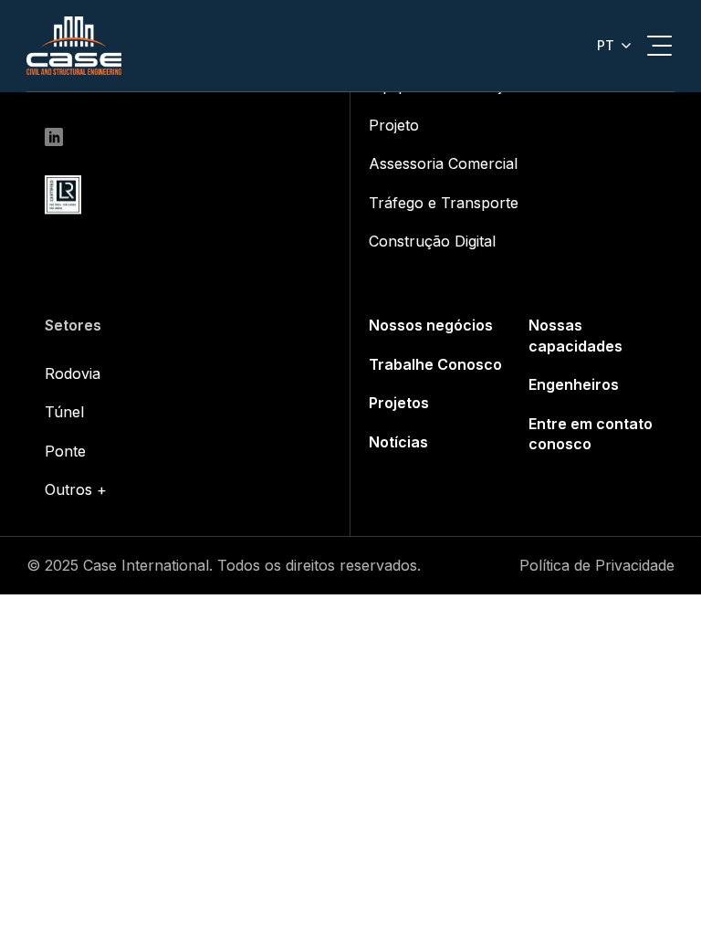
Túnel (64, 412)
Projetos (399, 403)
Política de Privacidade (597, 565)
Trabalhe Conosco (435, 364)
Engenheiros (573, 384)
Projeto (394, 125)
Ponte (65, 451)
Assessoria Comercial (443, 163)
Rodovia (72, 373)
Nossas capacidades (575, 335)
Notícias (398, 442)
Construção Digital (432, 241)
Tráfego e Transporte (443, 203)
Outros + (76, 489)
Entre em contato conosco (590, 434)
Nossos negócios (431, 325)
